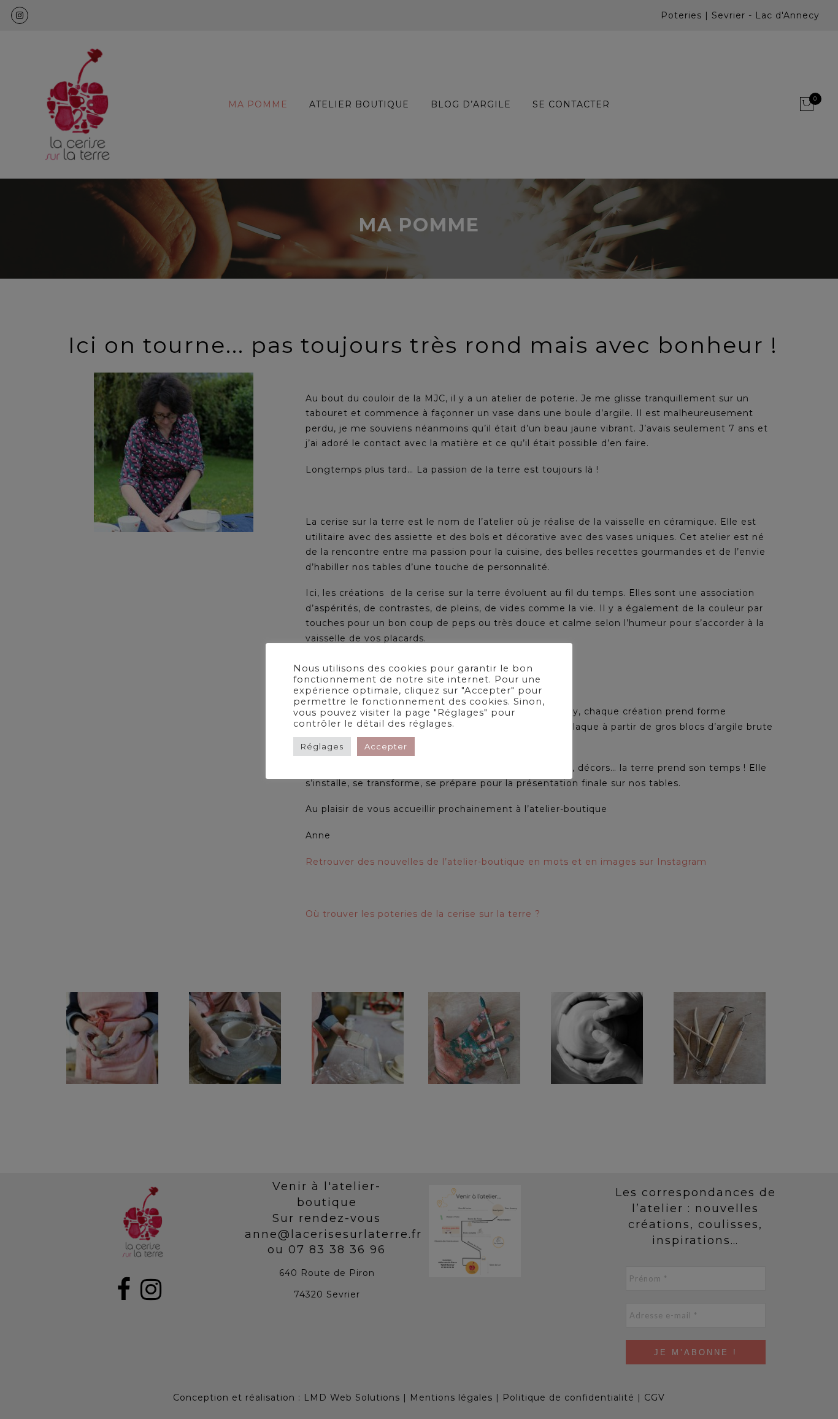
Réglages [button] (322, 746)
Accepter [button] (385, 746)
